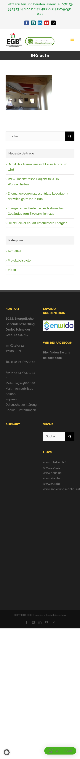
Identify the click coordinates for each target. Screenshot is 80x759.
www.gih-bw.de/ (54, 462)
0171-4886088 (43, 9)
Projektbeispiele (19, 260)
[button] (60, 751)
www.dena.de (52, 473)
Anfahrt (11, 394)
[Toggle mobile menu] (72, 39)
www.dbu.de (51, 467)
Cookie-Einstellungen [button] (21, 410)
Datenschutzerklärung (21, 404)
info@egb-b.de (23, 388)
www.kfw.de (51, 478)
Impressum (13, 399)
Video (12, 270)
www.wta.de (51, 484)
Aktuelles (14, 251)
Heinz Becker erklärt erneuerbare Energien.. (38, 223)
